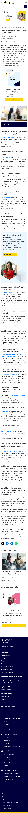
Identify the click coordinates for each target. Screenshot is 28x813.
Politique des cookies (6, 805)
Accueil (4, 24)
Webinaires (6, 782)
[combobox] (14, 6)
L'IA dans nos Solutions (9, 727)
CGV (2, 796)
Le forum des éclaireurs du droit (12, 776)
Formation (6, 737)
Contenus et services (6, 663)
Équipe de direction (6, 661)
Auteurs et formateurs (9, 754)
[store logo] (9, 2)
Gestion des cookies (6, 808)
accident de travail (8, 292)
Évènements (7, 765)
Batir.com (6, 724)
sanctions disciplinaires (11, 374)
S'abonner (3, 699)
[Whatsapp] (16, 543)
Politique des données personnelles (10, 802)
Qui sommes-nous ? (6, 655)
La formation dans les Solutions (12, 746)
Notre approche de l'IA (7, 666)
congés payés (8, 197)
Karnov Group (4, 658)
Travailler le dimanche (7, 431)
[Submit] (25, 10)
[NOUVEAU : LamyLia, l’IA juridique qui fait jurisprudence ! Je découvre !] (14, 17)
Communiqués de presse (7, 672)
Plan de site (4, 702)
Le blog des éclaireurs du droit (11, 773)
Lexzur (5, 721)
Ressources (10, 24)
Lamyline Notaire (8, 713)
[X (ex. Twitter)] (2, 543)
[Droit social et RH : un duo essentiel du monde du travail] (14, 561)
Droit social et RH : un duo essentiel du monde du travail (13, 573)
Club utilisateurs (8, 762)
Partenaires (7, 757)
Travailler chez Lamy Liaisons (8, 669)
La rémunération (6, 157)
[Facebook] (7, 543)
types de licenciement (18, 395)
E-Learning (6, 743)
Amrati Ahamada (11, 36)
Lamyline (6, 710)
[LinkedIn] (11, 543)
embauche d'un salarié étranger (11, 451)
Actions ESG (7, 760)
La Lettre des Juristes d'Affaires (12, 718)
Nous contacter (5, 696)
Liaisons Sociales (8, 715)
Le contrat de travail (7, 137)
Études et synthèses (9, 779)
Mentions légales (5, 799)
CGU (2, 793)
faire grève (7, 411)
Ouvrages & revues (9, 729)
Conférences (7, 740)
